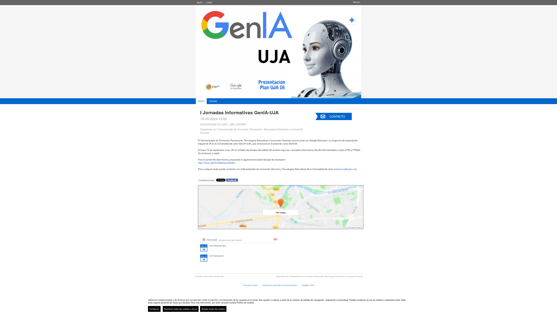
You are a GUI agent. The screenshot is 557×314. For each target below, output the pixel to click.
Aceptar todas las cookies (213, 308)
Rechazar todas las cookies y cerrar (180, 308)
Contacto (337, 116)
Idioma (356, 2)
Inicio (199, 2)
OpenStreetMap (350, 228)
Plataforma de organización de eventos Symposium (280, 285)
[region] (278, 304)
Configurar (154, 308)
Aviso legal (247, 285)
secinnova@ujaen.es (345, 169)
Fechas (213, 101)
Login (209, 2)
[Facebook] (232, 180)
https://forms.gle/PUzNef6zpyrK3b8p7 (217, 162)
